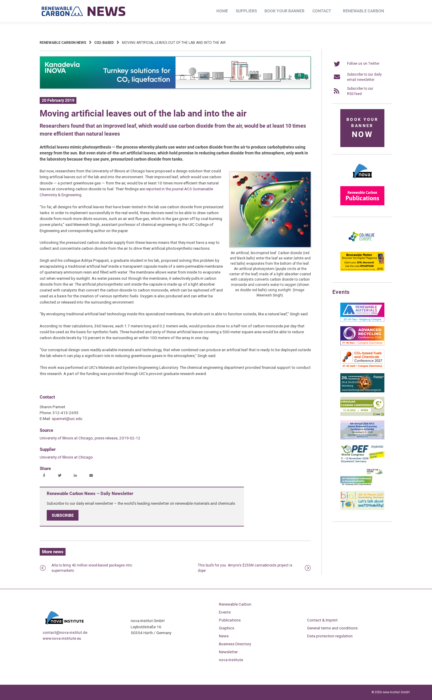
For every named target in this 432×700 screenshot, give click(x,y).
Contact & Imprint (322, 620)
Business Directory (235, 643)
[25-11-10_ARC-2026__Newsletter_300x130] (362, 344)
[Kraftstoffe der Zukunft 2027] (362, 485)
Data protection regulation (330, 636)
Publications (230, 620)
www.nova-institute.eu (62, 638)
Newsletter (228, 651)
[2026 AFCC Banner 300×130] (362, 438)
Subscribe (63, 515)
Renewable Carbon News (63, 43)
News (224, 636)
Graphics (226, 628)
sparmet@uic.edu (67, 418)
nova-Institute (231, 659)
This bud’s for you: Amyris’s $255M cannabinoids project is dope (245, 568)
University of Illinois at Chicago (66, 457)
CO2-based (104, 43)
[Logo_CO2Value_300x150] (362, 246)
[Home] (84, 11)
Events (225, 612)
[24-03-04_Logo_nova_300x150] (362, 181)
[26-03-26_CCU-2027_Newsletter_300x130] (362, 368)
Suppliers (246, 11)
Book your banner (284, 11)
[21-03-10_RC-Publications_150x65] (362, 204)
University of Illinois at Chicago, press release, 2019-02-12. (90, 438)
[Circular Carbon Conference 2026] (362, 415)
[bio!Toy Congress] (362, 509)
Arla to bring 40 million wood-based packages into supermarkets (91, 568)
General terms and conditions (332, 628)
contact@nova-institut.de (65, 632)
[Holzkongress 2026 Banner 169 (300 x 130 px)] (362, 391)
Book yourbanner (362, 128)
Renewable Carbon (363, 11)
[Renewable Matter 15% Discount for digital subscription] (362, 270)
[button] (45, 475)
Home (222, 11)
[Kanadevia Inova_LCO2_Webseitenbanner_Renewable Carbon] (175, 88)
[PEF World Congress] (362, 462)
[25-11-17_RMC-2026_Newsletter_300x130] (362, 321)
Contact (321, 11)
